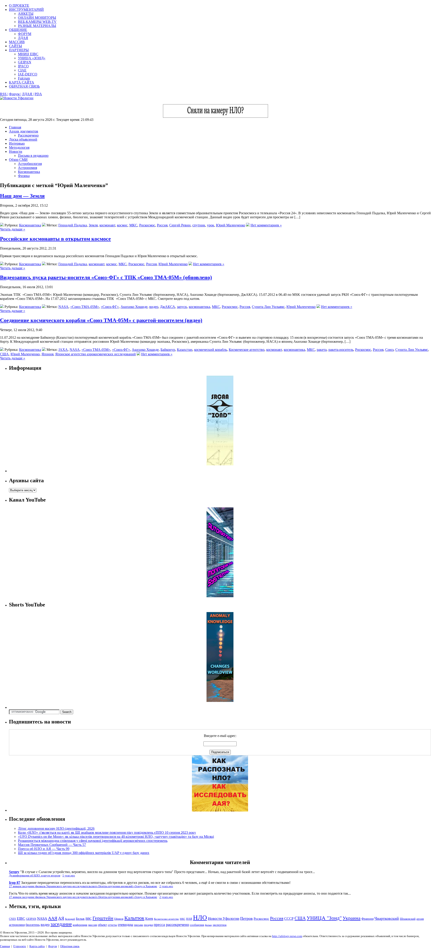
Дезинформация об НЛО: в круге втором (34, 875)
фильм (208, 925)
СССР (289, 918)
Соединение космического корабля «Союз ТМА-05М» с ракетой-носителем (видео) (101, 320)
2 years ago (166, 886)
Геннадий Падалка (72, 225)
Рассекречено (28, 135)
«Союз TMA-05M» (84, 307)
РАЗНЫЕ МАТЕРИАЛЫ (37, 26)
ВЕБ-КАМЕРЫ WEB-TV (37, 22)
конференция (80, 925)
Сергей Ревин (180, 225)
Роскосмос (147, 225)
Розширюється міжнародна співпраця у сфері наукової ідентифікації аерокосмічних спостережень (92, 841)
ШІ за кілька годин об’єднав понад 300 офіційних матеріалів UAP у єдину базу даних (83, 853)
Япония (47, 354)
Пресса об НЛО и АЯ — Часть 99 (43, 849)
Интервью (17, 143)
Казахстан (184, 350)
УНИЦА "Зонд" (324, 918)
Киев (149, 918)
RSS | (4, 94)
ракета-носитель (340, 350)
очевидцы (125, 925)
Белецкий (70, 919)
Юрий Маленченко (230, 225)
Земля (93, 225)
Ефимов (118, 918)
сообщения (197, 925)
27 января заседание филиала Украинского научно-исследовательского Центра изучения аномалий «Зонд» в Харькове (83, 886)
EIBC (21, 918)
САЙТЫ (15, 46)
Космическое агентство (246, 350)
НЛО (200, 917)
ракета (322, 350)
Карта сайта (37, 946)
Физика (24, 176)
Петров (246, 918)
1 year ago (68, 875)
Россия (162, 225)
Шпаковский (408, 918)
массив (92, 925)
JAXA (63, 350)
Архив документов (23, 131)
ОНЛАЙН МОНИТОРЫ (37, 18)
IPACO (23, 66)
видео (153, 307)
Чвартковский (386, 918)
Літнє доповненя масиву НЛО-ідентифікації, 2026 (56, 828)
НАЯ (189, 918)
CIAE (22, 70)
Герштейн (102, 918)
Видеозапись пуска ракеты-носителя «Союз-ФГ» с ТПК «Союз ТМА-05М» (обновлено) (106, 277)
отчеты (112, 925)
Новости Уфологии (223, 918)
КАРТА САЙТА (21, 82)
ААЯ (52, 918)
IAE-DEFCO (27, 74)
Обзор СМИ (18, 159)
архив (420, 918)
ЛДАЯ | (28, 94)
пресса (159, 924)
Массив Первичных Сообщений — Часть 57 (52, 845)
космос (122, 225)
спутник (198, 225)
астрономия (17, 925)
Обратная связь (69, 946)
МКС (133, 225)
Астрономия (27, 168)
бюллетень (33, 925)
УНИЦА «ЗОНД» (31, 58)
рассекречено (177, 924)
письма (138, 925)
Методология (19, 147)
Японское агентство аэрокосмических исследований (95, 354)
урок (210, 225)
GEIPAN (24, 62)
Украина (352, 918)
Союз (389, 350)
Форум (52, 946)
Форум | (15, 94)
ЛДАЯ (23, 38)
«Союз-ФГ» (110, 307)
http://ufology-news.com (287, 936)
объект (102, 925)
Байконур (168, 350)
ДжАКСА (167, 307)
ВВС (89, 918)
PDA (38, 94)
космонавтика (199, 307)
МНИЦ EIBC (28, 54)
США (4, 354)
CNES (12, 918)
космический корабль (210, 350)
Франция (367, 918)
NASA (63, 307)
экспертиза (219, 925)
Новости (15, 151)
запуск (182, 307)
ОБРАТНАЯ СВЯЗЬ (24, 86)
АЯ (61, 918)
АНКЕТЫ (25, 13)
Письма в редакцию (33, 155)
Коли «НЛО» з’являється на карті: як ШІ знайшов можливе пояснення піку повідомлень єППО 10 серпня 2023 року (107, 832)
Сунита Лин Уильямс (268, 307)
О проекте (19, 946)
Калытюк (134, 918)
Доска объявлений (23, 139)
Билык (80, 918)
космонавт (107, 225)
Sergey (14, 872)
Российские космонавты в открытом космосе (55, 239)
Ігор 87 (14, 883)
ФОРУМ (24, 34)
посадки (148, 925)
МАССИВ (17, 42)
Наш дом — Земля (22, 196)
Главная (15, 127)
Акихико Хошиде (134, 307)
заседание (61, 924)
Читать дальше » (12, 229)
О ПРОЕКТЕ (19, 5)
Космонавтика (29, 172)
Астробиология (30, 164)
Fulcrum (24, 78)
